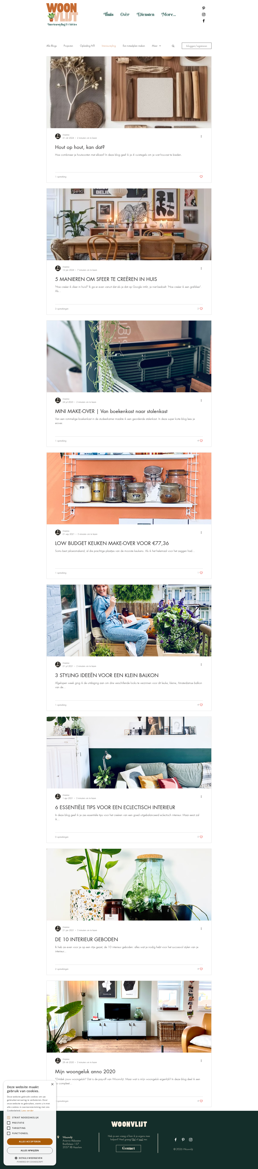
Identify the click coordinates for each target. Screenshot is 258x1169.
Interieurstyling (109, 45)
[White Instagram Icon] (190, 1139)
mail (141, 1139)
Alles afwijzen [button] (30, 1150)
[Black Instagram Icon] (203, 14)
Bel (133, 1139)
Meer (154, 45)
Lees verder (27, 1110)
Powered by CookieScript (30, 1161)
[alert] (30, 1123)
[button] (173, 46)
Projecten (68, 45)
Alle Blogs (52, 45)
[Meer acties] (202, 136)
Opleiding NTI (87, 45)
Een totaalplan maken (134, 45)
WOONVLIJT (129, 1125)
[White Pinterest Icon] (183, 1139)
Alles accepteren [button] (30, 1141)
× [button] (52, 1084)
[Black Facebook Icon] (203, 21)
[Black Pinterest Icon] (203, 8)
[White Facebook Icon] (175, 1139)
